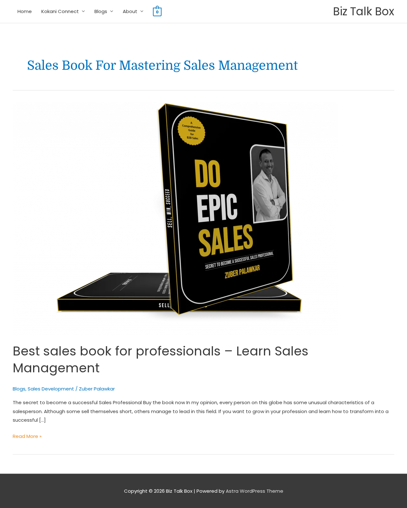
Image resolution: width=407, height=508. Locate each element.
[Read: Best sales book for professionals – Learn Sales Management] (175, 218)
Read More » (27, 436)
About (130, 11)
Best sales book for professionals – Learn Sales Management (160, 359)
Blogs (100, 11)
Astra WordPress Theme (254, 491)
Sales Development (51, 388)
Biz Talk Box (363, 11)
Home (24, 11)
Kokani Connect (60, 11)
